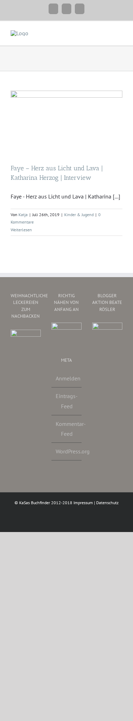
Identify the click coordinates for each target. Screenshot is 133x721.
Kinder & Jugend (79, 214)
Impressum (83, 502)
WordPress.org (67, 451)
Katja (23, 214)
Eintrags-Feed (67, 401)
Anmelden (67, 378)
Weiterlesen (21, 229)
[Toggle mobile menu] (119, 32)
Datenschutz (107, 502)
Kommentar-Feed (67, 429)
